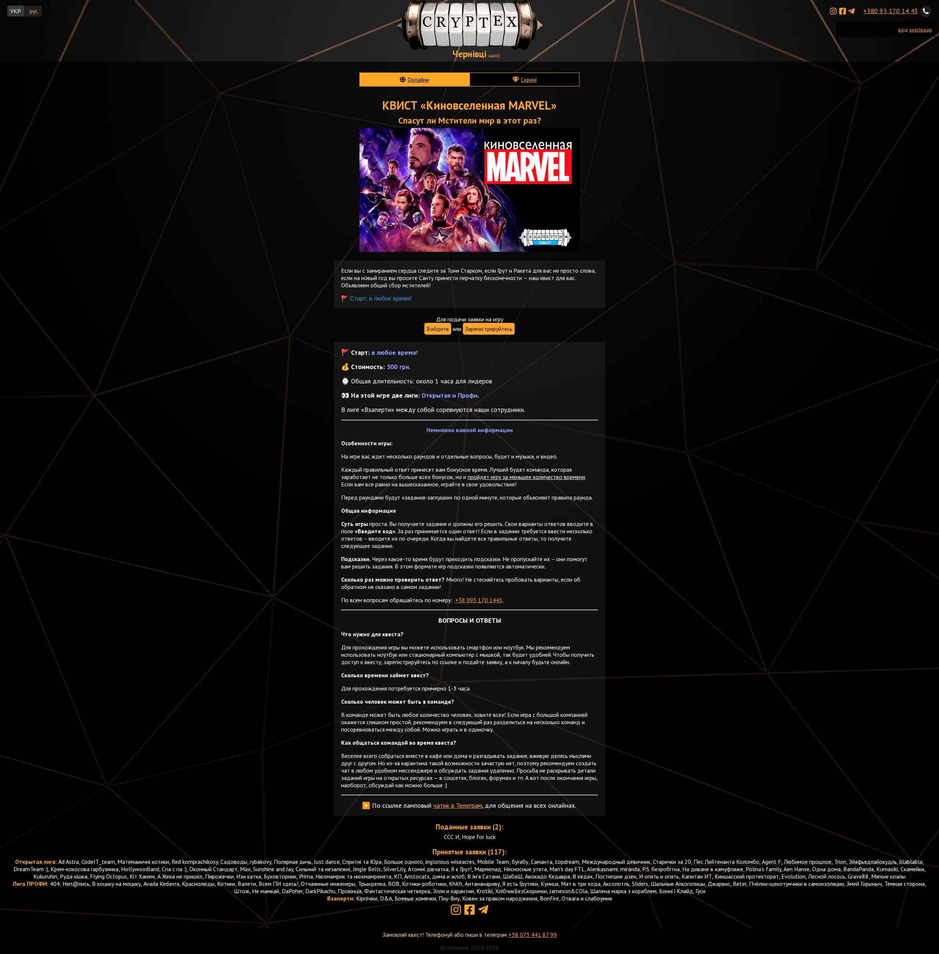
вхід (903, 30)
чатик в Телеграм (457, 805)
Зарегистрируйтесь (488, 328)
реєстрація (920, 30)
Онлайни (418, 79)
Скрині (529, 79)
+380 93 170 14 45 (890, 11)
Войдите (438, 328)
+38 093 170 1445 (479, 600)
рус (34, 11)
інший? (494, 55)
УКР (15, 11)
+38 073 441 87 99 (532, 934)
